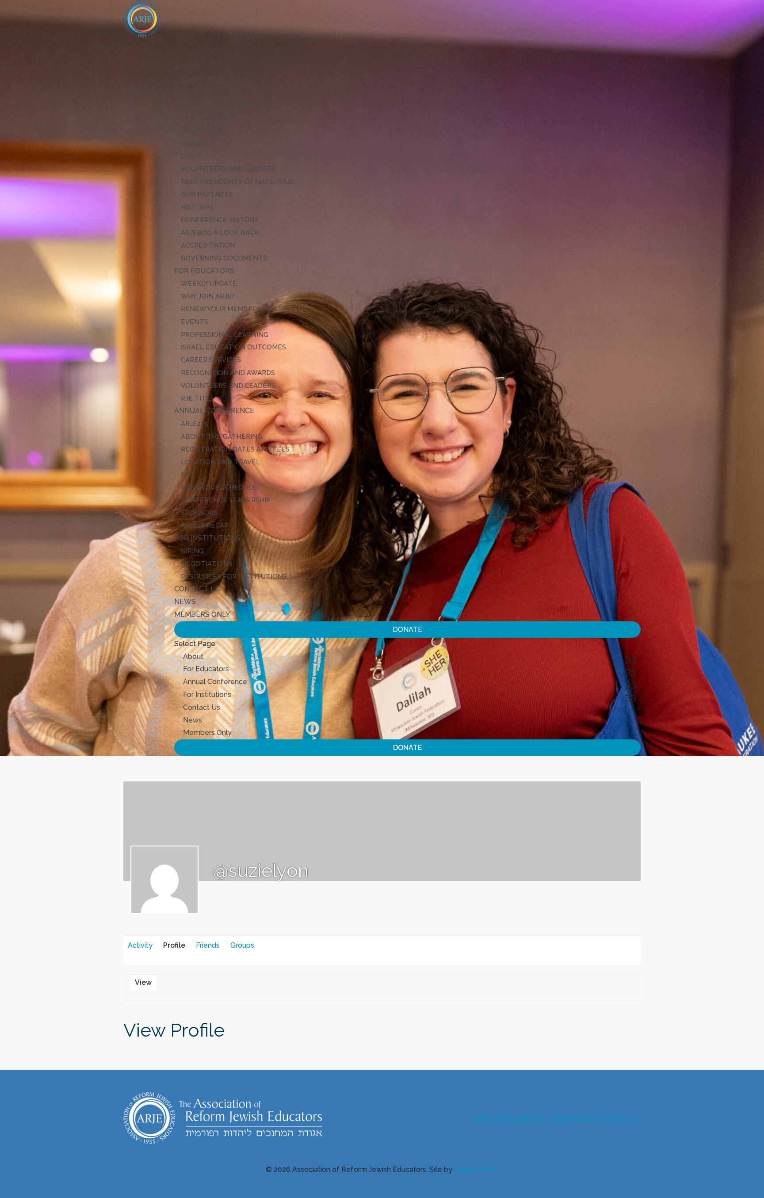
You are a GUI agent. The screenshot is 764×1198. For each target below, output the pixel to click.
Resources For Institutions (234, 577)
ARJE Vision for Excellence (231, 105)
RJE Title (197, 398)
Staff (191, 156)
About (193, 656)
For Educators (206, 669)
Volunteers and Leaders (228, 169)
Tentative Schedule (219, 487)
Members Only (202, 614)
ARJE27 (192, 424)
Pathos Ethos (476, 1169)
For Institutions (207, 694)
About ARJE (202, 80)
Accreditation (208, 245)
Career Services (211, 360)
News (192, 720)
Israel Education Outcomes (233, 347)
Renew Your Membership (226, 309)
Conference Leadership (226, 500)
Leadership (201, 131)
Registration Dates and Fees (235, 449)
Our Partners (207, 195)
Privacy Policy (605, 1119)
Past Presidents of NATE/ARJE (237, 182)
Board (193, 144)
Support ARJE (536, 1119)
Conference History (219, 220)
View (143, 982)
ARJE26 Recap (205, 525)
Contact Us (197, 589)
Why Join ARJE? (208, 296)
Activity (140, 945)
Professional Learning (224, 335)
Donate (407, 629)
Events (194, 322)
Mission (195, 92)
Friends (208, 945)
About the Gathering (221, 436)
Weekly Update (209, 283)
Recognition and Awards (228, 373)
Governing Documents (224, 258)
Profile (174, 945)
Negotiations (207, 564)
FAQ (187, 474)
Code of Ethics (209, 118)
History (195, 207)
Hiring (192, 551)
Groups (242, 945)
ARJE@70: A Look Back (220, 233)
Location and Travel (220, 462)
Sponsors (199, 513)
